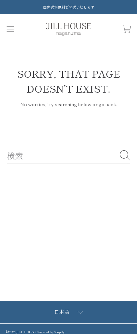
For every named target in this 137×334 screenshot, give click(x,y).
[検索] (125, 155)
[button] (10, 29)
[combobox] (68, 155)
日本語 (61, 311)
